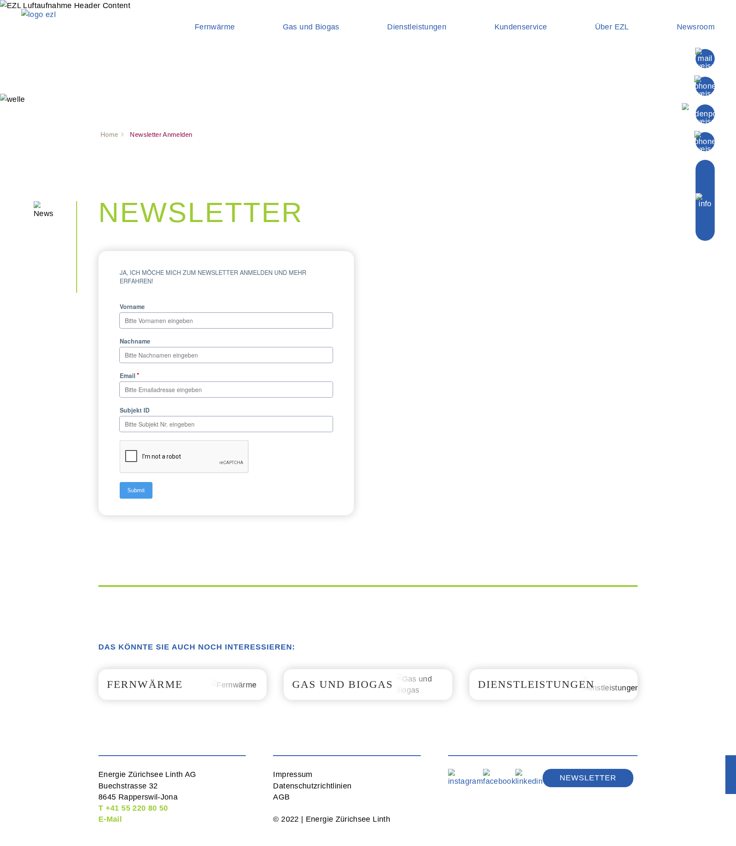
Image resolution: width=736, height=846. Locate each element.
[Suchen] (705, 141)
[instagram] (465, 777)
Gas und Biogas (311, 27)
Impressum (292, 774)
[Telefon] (705, 85)
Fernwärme (215, 27)
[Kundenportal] (705, 113)
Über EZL (612, 27)
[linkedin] (529, 777)
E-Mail (110, 819)
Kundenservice (520, 27)
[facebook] (499, 777)
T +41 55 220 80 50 (133, 808)
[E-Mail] (705, 58)
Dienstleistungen (416, 27)
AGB (281, 797)
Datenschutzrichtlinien (312, 786)
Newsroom (696, 27)
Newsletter (588, 778)
